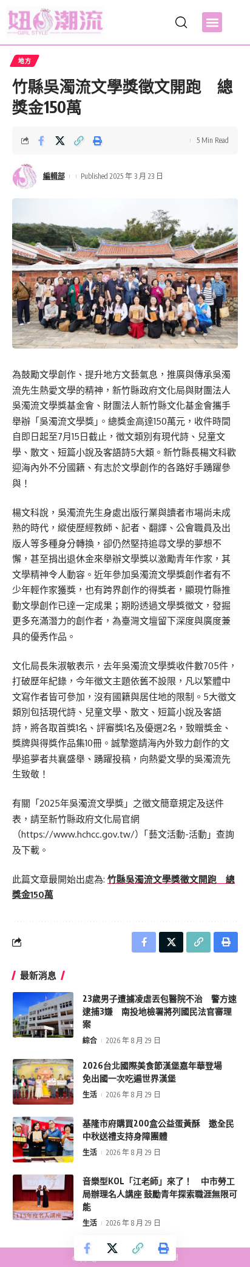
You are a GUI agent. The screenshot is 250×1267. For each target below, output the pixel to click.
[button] (212, 22)
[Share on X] (60, 140)
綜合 (90, 1040)
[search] (181, 22)
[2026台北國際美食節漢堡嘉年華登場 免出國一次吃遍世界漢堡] (43, 1082)
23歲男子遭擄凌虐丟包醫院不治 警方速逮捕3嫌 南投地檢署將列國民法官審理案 (160, 1011)
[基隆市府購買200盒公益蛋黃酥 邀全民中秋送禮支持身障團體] (43, 1139)
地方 (24, 60)
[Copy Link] (78, 140)
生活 (90, 1094)
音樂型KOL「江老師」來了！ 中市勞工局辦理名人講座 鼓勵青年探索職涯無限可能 (160, 1194)
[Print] (97, 140)
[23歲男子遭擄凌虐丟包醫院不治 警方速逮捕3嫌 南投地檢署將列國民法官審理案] (43, 1015)
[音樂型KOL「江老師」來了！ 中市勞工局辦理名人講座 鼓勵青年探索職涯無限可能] (43, 1197)
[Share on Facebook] (41, 140)
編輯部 (54, 176)
